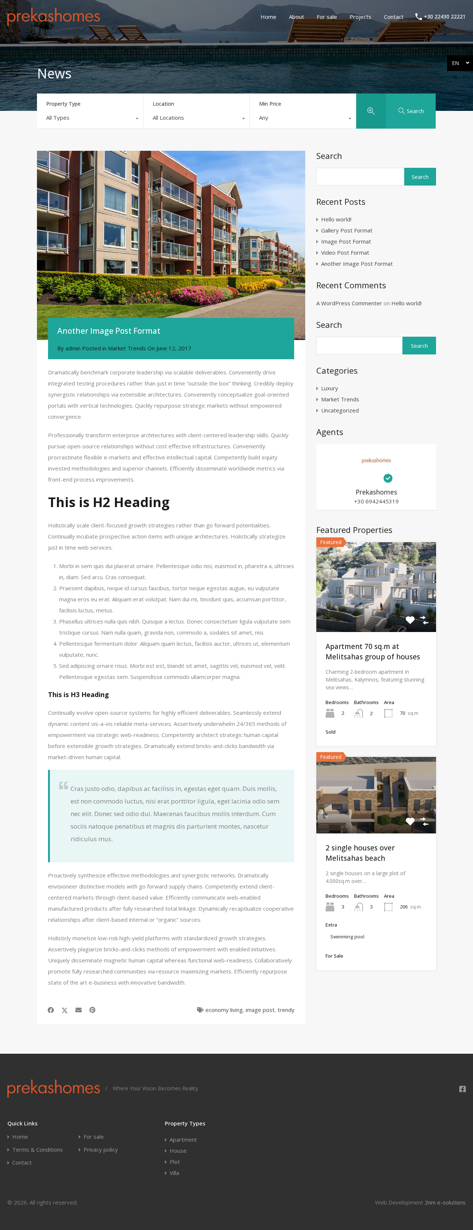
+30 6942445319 (376, 501)
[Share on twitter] (65, 1010)
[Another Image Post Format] (171, 245)
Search (329, 155)
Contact (394, 16)
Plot (175, 1161)
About (296, 16)
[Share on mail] (78, 1010)
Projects (360, 16)
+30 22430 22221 (445, 17)
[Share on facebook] (51, 1010)
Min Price (270, 103)
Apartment (183, 1139)
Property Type (63, 103)
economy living (224, 1009)
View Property (376, 614)
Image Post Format (346, 241)
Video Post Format (345, 252)
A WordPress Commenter (349, 303)
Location (163, 103)
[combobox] (90, 119)
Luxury (329, 388)
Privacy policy (101, 1149)
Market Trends (127, 348)
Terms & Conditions (37, 1149)
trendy (286, 1009)
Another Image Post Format (357, 263)
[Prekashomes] (53, 22)
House (178, 1150)
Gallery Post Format (346, 230)
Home (268, 16)
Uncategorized (340, 410)
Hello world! (336, 219)
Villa (174, 1172)
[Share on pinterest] (92, 1010)
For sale (327, 16)
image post (260, 1009)
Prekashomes (376, 491)
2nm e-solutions (445, 1202)
